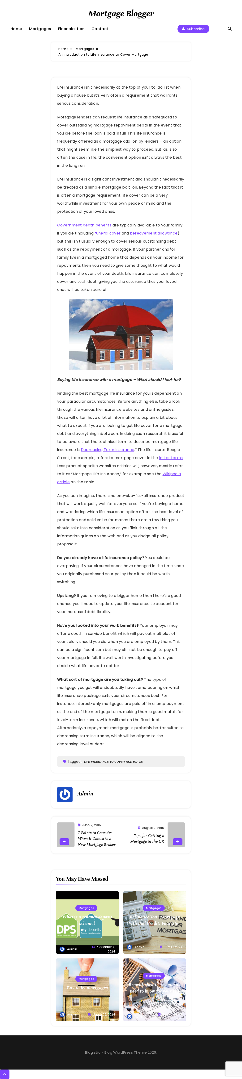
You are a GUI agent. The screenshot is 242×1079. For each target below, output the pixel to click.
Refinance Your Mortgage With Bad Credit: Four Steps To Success (154, 923)
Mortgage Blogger (121, 13)
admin (85, 793)
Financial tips (71, 29)
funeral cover (108, 233)
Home (16, 29)
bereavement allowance (153, 233)
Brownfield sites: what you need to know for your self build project (155, 991)
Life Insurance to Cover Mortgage (113, 761)
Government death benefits (84, 225)
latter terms (171, 457)
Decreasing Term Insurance (107, 449)
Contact (99, 29)
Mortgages (40, 29)
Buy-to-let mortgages (87, 987)
